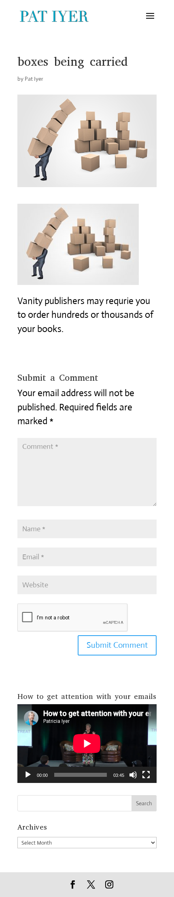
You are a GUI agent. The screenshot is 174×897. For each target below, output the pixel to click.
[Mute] (133, 775)
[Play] (28, 775)
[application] (87, 743)
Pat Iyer (34, 78)
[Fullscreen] (146, 775)
